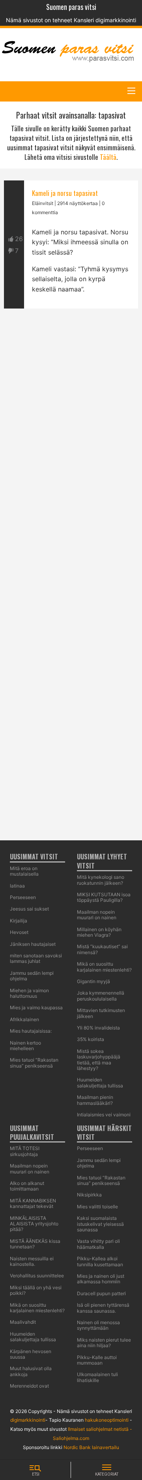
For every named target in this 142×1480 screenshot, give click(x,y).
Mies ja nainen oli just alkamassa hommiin (100, 1278)
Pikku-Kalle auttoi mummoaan (97, 1360)
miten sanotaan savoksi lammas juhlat (36, 958)
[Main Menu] (131, 91)
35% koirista (90, 1039)
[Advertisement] (71, 634)
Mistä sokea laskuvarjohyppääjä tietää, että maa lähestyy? (98, 1059)
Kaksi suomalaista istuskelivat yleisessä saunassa (100, 1224)
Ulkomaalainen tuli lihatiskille (97, 1377)
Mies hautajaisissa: (31, 1031)
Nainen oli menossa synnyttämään (98, 1325)
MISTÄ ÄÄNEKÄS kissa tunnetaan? (35, 1244)
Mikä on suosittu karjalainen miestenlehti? (104, 966)
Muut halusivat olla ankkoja (31, 1371)
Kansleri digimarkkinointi (105, 20)
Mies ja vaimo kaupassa (36, 1007)
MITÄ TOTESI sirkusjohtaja (24, 1151)
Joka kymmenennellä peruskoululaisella (100, 995)
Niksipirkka (89, 1195)
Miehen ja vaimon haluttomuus (29, 993)
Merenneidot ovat (29, 1386)
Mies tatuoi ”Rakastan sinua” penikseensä (34, 1062)
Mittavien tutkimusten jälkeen (101, 1013)
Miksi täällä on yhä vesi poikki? (36, 1290)
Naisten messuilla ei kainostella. (32, 1261)
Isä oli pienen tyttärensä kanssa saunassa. (103, 1307)
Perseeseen (90, 1148)
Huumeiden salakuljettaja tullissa (100, 1082)
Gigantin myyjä (93, 981)
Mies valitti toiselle (97, 1207)
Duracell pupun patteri (101, 1293)
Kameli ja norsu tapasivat (65, 193)
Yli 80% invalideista (98, 1028)
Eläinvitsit (42, 203)
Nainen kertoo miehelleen (25, 1045)
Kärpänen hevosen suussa (30, 1354)
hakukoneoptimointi (107, 1420)
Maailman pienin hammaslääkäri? (95, 1100)
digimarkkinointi (27, 1420)
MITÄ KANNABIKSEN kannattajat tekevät (33, 1203)
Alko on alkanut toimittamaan (27, 1186)
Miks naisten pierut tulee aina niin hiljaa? (104, 1342)
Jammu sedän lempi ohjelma (32, 976)
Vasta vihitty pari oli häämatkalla (98, 1244)
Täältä (108, 157)
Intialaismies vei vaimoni (104, 1115)
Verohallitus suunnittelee (37, 1276)
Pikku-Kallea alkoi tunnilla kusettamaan (100, 1261)
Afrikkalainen (24, 1019)
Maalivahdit (23, 1322)
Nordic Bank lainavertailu (91, 1447)
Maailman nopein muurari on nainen (29, 1168)
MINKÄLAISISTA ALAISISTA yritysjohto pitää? (34, 1224)
